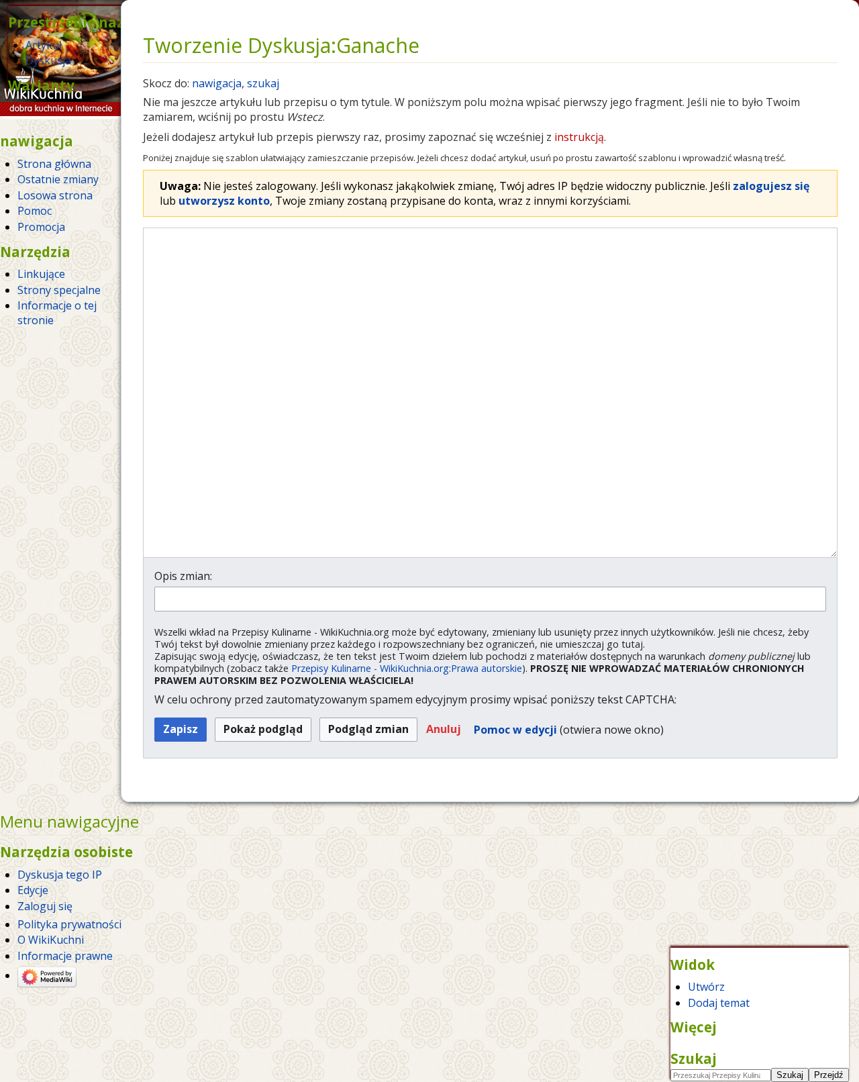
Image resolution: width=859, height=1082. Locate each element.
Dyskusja (48, 60)
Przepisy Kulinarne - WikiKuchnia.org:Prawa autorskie (406, 668)
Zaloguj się (44, 906)
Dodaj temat (719, 1002)
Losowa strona (55, 195)
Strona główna (54, 163)
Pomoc (34, 210)
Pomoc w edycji (515, 729)
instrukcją (579, 137)
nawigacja (217, 83)
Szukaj (693, 1058)
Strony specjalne (59, 290)
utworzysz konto (224, 200)
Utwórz (706, 986)
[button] (443, 730)
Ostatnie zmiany (58, 179)
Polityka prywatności (69, 924)
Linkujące (41, 273)
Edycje (32, 890)
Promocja (41, 226)
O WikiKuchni (50, 939)
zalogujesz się (771, 186)
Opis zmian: (183, 576)
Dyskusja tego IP (59, 874)
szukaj (263, 83)
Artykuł (44, 45)
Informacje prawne (65, 955)
